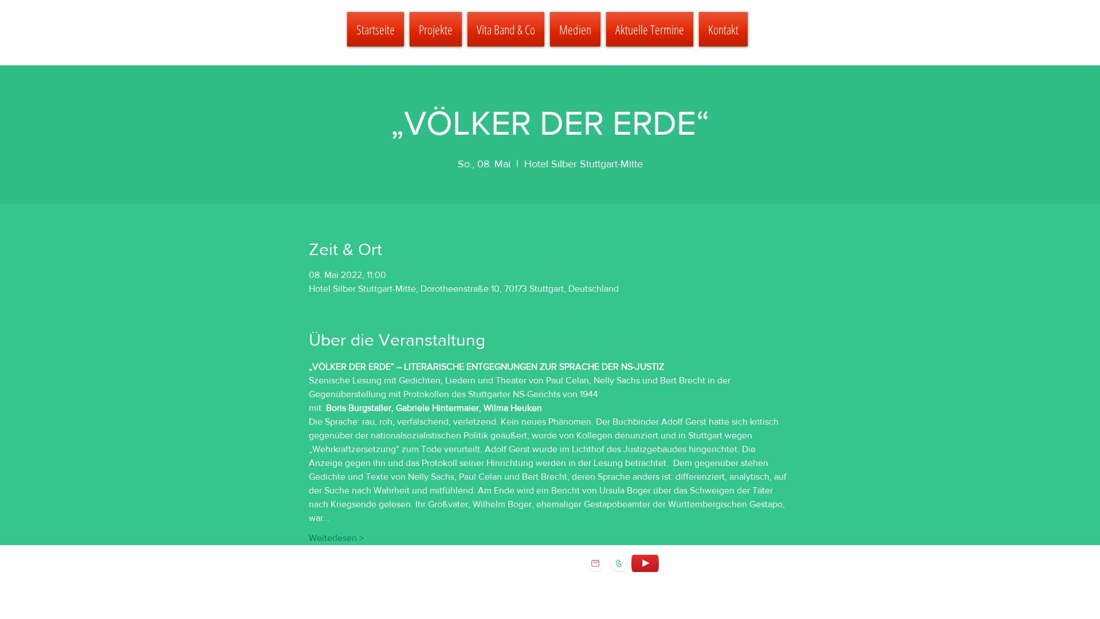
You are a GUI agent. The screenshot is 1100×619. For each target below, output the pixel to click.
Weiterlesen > (336, 538)
